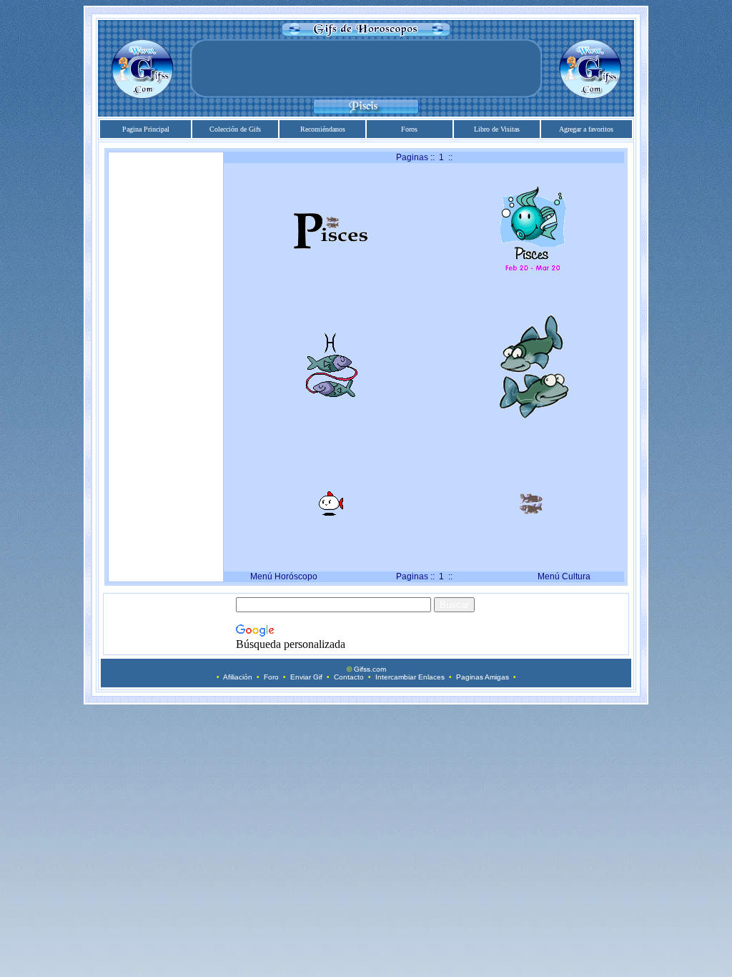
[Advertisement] (366, 68)
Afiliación (237, 677)
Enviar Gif (306, 677)
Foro (271, 677)
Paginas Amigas (482, 677)
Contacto (349, 677)
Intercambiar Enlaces (410, 677)
